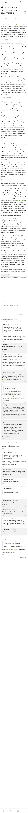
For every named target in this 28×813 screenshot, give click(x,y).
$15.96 (3, 348)
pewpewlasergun (7, 500)
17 (17, 18)
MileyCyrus (4, 16)
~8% (12, 396)
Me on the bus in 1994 (11, 549)
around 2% (17, 415)
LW (6, 2)
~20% (12, 394)
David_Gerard (6, 539)
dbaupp (5, 344)
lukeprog (5, 442)
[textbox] (13, 307)
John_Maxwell (6, 452)
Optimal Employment (10, 25)
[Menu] (2, 2)
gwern (4, 422)
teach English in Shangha (18, 201)
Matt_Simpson (6, 488)
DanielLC (5, 324)
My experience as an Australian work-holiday (10, 10)
